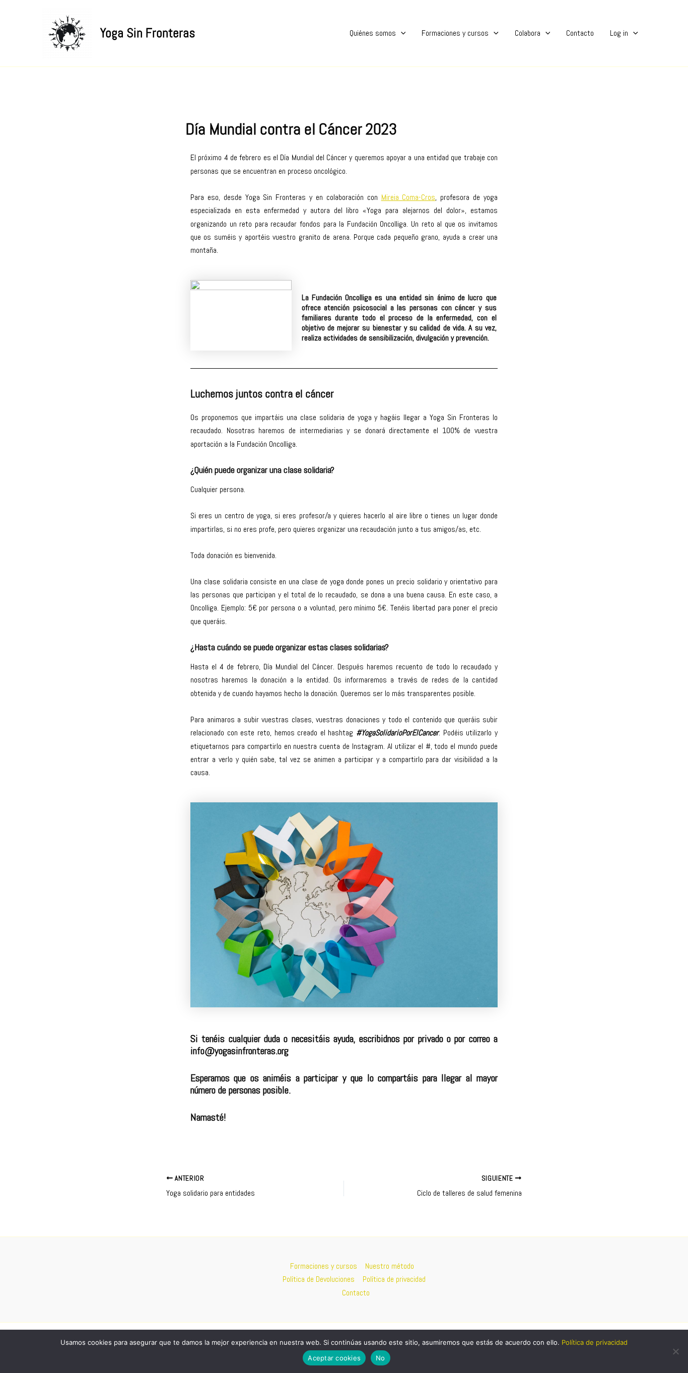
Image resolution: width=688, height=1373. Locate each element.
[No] (675, 1351)
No (380, 1358)
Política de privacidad (394, 1279)
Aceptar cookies (334, 1358)
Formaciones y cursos (455, 33)
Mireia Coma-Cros (408, 197)
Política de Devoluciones (319, 1279)
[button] (401, 33)
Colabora (527, 33)
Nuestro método (389, 1266)
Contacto (580, 33)
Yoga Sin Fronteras (147, 33)
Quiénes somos (373, 33)
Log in (619, 33)
